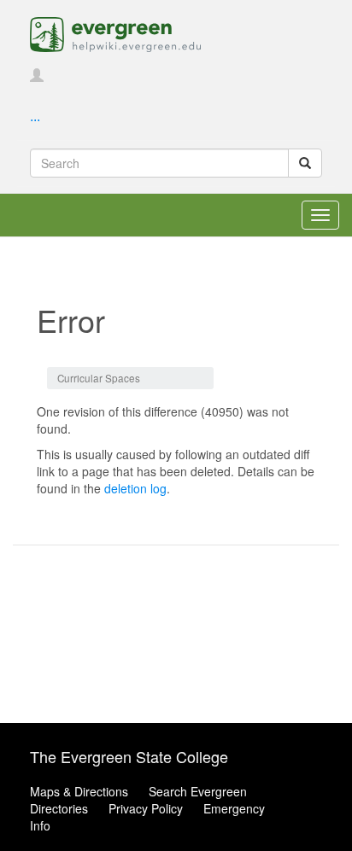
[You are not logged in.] (36, 76)
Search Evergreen (198, 791)
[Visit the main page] (115, 32)
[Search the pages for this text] (305, 163)
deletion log (135, 488)
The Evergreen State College (129, 756)
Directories (59, 808)
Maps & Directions (79, 791)
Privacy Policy (146, 808)
